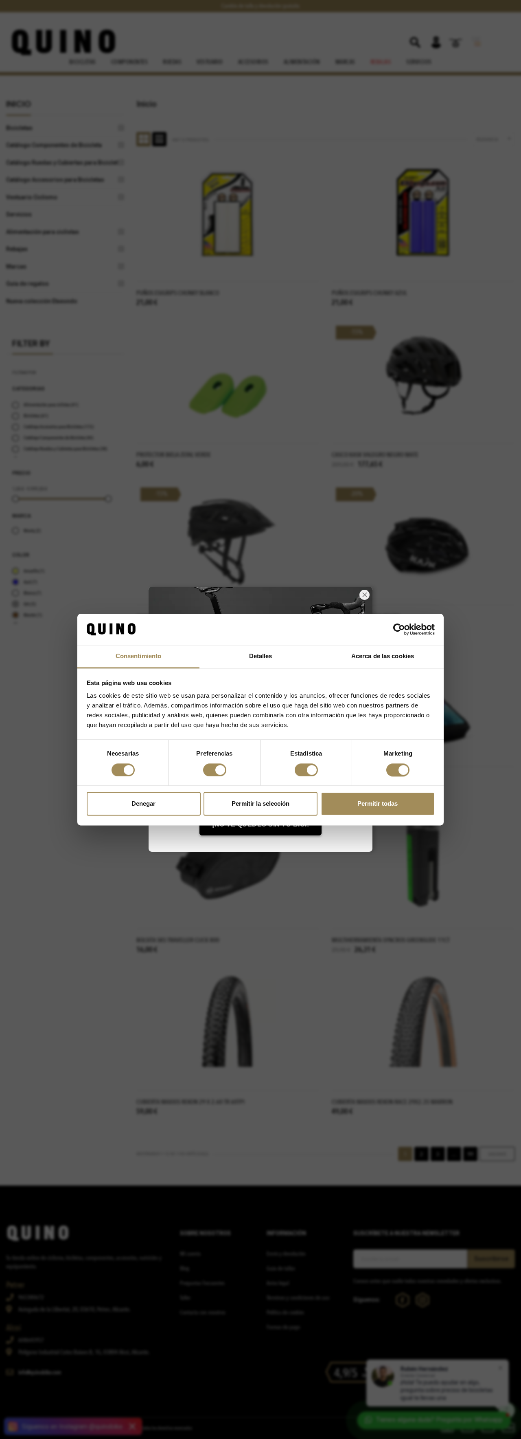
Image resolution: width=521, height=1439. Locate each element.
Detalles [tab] (260, 656)
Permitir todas (377, 803)
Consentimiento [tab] (138, 656)
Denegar (143, 803)
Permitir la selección (260, 803)
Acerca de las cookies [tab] (382, 656)
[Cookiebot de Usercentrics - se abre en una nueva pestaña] (399, 629)
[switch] (214, 769)
